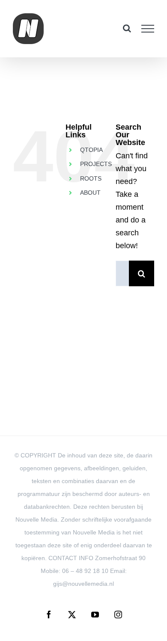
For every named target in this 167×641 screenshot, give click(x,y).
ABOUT (90, 192)
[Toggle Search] (127, 28)
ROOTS (90, 178)
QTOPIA (91, 149)
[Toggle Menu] (148, 29)
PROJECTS (96, 163)
